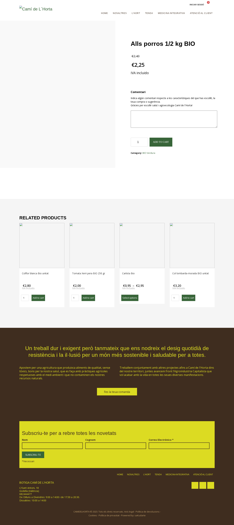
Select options (129, 297)
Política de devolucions (147, 511)
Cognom (90, 439)
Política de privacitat (109, 515)
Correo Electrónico (161, 439)
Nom (25, 439)
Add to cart (161, 142)
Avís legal (129, 511)
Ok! (220, 6)
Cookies (93, 515)
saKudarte (140, 515)
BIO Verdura (149, 152)
